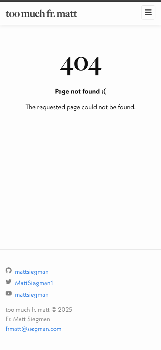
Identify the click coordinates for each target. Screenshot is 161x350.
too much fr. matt (41, 13)
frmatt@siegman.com (33, 328)
